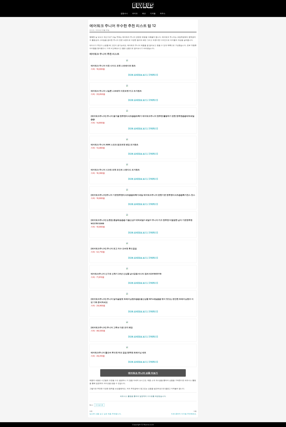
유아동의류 (99, 405)
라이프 (135, 13)
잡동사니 (124, 13)
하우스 (162, 13)
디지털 (153, 13)
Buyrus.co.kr (149, 424)
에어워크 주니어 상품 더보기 (143, 373)
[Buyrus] (143, 5)
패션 (144, 13)
